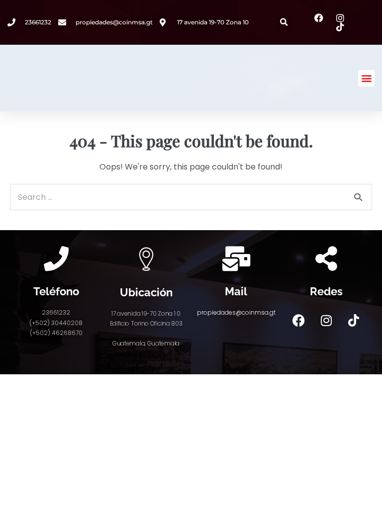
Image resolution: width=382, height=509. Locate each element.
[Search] (358, 197)
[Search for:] (191, 197)
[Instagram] (326, 320)
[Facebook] (298, 320)
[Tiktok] (353, 320)
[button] (283, 22)
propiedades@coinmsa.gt (236, 312)
